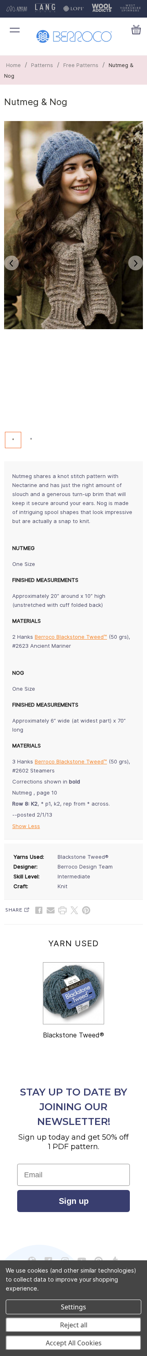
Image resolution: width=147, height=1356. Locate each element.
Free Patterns (80, 65)
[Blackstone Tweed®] (73, 993)
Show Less (26, 826)
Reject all (73, 1324)
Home (13, 65)
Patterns (42, 65)
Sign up (74, 1201)
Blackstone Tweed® (73, 1035)
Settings (73, 1306)
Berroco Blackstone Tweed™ (71, 636)
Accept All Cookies (74, 1342)
